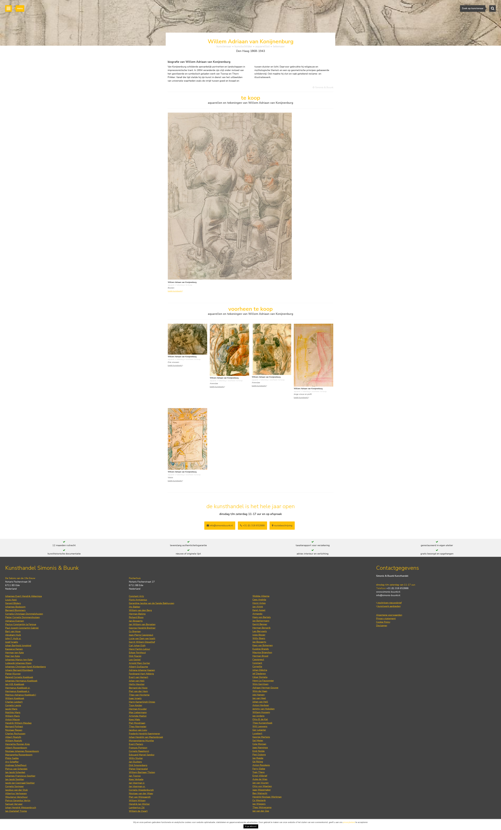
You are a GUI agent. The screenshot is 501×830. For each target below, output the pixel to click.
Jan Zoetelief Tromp (16, 811)
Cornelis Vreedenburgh (141, 790)
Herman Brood (260, 656)
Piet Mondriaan (137, 723)
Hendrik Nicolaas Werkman (267, 796)
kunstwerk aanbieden (389, 606)
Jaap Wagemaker (261, 789)
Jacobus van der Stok (16, 790)
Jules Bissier (258, 634)
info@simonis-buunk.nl (388, 595)
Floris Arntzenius (138, 599)
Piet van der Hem (138, 691)
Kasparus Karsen (14, 649)
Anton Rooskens (261, 765)
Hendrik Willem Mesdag (18, 723)
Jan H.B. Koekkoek (14, 684)
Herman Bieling (137, 613)
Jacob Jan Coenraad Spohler (20, 782)
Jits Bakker (134, 606)
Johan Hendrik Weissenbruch (20, 807)
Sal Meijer (257, 740)
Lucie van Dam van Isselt (142, 638)
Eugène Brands (260, 648)
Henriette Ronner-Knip (17, 744)
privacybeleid (349, 822)
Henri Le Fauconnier (263, 680)
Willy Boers (258, 638)
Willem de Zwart (138, 811)
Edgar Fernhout (137, 652)
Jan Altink (257, 606)
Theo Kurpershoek (262, 722)
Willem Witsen (137, 800)
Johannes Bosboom (15, 606)
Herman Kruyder (138, 708)
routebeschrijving (282, 525)
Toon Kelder (135, 705)
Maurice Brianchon (262, 652)
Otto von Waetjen (262, 786)
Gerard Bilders (13, 603)
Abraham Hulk (13, 635)
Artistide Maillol (138, 716)
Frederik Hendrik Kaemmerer (144, 733)
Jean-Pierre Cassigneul (141, 635)
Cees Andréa (259, 599)
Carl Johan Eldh (137, 645)
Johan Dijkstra (259, 670)
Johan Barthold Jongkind (18, 645)
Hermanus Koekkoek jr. (17, 691)
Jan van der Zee (260, 811)
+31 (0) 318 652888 (253, 525)
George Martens (261, 737)
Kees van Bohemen (262, 645)
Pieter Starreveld (138, 768)
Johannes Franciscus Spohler (20, 775)
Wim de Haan (259, 691)
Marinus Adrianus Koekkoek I (20, 694)
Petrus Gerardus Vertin (17, 800)
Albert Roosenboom (16, 747)
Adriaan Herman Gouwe (265, 687)
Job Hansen (258, 694)
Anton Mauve (12, 719)
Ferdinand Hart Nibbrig (141, 673)
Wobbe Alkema (260, 596)
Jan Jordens (258, 715)
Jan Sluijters (135, 761)
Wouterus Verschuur (16, 797)
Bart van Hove (12, 631)
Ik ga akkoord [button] (250, 826)
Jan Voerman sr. (137, 786)
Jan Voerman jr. (137, 782)
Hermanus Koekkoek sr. (17, 687)
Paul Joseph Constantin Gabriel (22, 627)
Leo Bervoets (259, 631)
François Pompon (138, 747)
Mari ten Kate (12, 656)
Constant (257, 663)
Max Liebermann (138, 712)
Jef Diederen (259, 673)
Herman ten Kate (14, 652)
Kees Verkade (136, 779)
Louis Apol (11, 599)
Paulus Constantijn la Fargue (20, 624)
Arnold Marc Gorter (139, 663)
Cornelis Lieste (13, 705)
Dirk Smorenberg (138, 765)
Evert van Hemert (138, 677)
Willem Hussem (261, 712)
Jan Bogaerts (136, 620)
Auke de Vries (259, 779)
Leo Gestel (135, 659)
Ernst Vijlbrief (259, 775)
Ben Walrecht (259, 793)
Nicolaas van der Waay (141, 793)
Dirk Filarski (135, 656)
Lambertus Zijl (137, 807)
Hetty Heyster (137, 684)
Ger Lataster (259, 730)
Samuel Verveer (14, 804)
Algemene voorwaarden (389, 615)
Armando (257, 613)
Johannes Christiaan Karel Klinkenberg (25, 666)
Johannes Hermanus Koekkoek (21, 680)
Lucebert (257, 733)
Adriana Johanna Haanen (142, 670)
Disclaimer (381, 625)
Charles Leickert (14, 701)
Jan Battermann (260, 620)
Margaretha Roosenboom (18, 754)
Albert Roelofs (13, 737)
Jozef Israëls (11, 642)
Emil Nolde (258, 751)
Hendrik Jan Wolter (139, 804)
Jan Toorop (135, 775)
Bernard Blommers (15, 610)
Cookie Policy (383, 622)
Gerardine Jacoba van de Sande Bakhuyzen (151, 603)
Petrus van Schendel (16, 768)
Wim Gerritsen (260, 684)
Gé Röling (257, 761)
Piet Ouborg (259, 754)
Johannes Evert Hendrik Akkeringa (23, 596)
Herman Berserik (261, 627)
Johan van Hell (136, 680)
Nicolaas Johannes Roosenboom (22, 751)
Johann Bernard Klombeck (19, 670)
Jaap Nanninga (260, 747)
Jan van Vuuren (260, 782)
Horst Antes (259, 603)
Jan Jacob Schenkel (15, 772)
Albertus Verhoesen (16, 793)
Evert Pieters (136, 744)
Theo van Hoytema (139, 694)
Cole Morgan (259, 744)
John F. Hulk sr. (13, 638)
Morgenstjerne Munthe (141, 740)
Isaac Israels (135, 698)
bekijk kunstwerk (175, 291)
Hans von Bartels (261, 617)
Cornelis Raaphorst (139, 751)
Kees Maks (134, 719)
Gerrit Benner (259, 624)
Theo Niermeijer (137, 726)
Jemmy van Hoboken (263, 708)
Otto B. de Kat (260, 719)
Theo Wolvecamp (262, 807)
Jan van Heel (259, 698)
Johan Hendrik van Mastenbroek (146, 737)
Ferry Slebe (258, 768)
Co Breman (135, 631)
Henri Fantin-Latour (139, 649)
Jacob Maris (11, 708)
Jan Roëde (257, 758)
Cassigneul (258, 659)
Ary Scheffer (12, 761)
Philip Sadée (12, 758)
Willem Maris (12, 716)
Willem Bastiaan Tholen (142, 772)
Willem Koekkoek (14, 698)
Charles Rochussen (15, 733)
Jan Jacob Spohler (14, 779)
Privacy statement (386, 618)
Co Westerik (259, 800)
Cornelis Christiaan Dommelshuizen (24, 613)
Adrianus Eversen (14, 620)
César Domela (259, 677)
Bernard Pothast (14, 726)
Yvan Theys (258, 772)
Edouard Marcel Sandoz (141, 754)
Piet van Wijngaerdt (140, 797)
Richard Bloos (136, 617)
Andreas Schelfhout (15, 765)
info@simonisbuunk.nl (221, 525)
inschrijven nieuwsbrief (389, 602)
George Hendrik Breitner (142, 627)
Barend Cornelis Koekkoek (19, 677)
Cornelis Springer (14, 786)
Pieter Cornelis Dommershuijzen (22, 617)
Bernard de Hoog (138, 687)
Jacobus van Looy (138, 730)
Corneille (257, 666)
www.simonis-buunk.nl (388, 591)
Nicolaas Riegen (13, 730)
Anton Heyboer (260, 705)
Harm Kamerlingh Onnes (142, 701)
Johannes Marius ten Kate (18, 659)
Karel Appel (258, 610)
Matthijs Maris (12, 712)
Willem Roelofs (13, 740)
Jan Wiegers (259, 803)
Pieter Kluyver (13, 673)
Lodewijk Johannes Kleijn (18, 663)
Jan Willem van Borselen (142, 624)
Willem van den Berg (140, 610)
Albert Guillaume (138, 666)
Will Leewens (259, 726)
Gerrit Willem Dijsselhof (142, 642)
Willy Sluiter (136, 758)
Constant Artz (136, 596)
